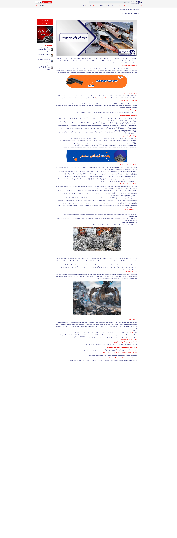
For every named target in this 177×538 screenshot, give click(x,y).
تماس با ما (90, 5)
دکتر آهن (131, 332)
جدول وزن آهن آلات (100, 5)
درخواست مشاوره (46, 2)
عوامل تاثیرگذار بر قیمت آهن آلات (101, 98)
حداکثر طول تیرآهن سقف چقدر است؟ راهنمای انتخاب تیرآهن (43, 67)
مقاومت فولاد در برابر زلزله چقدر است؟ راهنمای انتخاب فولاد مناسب (43, 61)
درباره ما (82, 5)
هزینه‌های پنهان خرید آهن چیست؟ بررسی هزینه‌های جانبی (43, 49)
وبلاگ (122, 5)
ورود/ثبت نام (38, 2)
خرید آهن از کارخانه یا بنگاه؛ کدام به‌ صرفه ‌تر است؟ (43, 55)
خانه (139, 5)
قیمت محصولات (131, 5)
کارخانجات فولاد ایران (113, 5)
